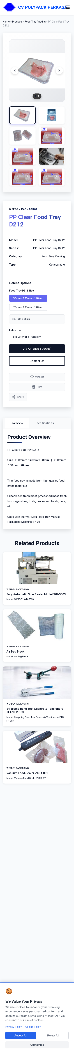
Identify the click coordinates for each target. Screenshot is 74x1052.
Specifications (44, 423)
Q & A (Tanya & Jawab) (37, 348)
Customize (37, 1044)
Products (17, 21)
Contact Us (37, 361)
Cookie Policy (33, 1026)
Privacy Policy (13, 1026)
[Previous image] (14, 70)
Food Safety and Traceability (26, 336)
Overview (16, 423)
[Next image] (59, 70)
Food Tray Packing (35, 21)
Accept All (20, 1035)
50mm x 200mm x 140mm (28, 298)
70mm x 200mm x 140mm (28, 307)
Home (6, 21)
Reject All (53, 1035)
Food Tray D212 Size (21, 290)
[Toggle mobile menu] (67, 7)
